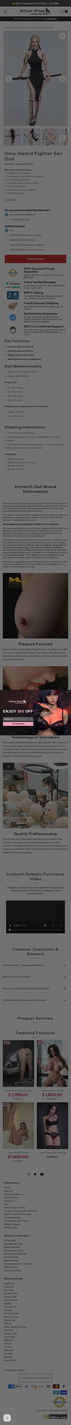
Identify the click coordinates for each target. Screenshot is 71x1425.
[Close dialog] (68, 691)
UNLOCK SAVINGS (18, 723)
